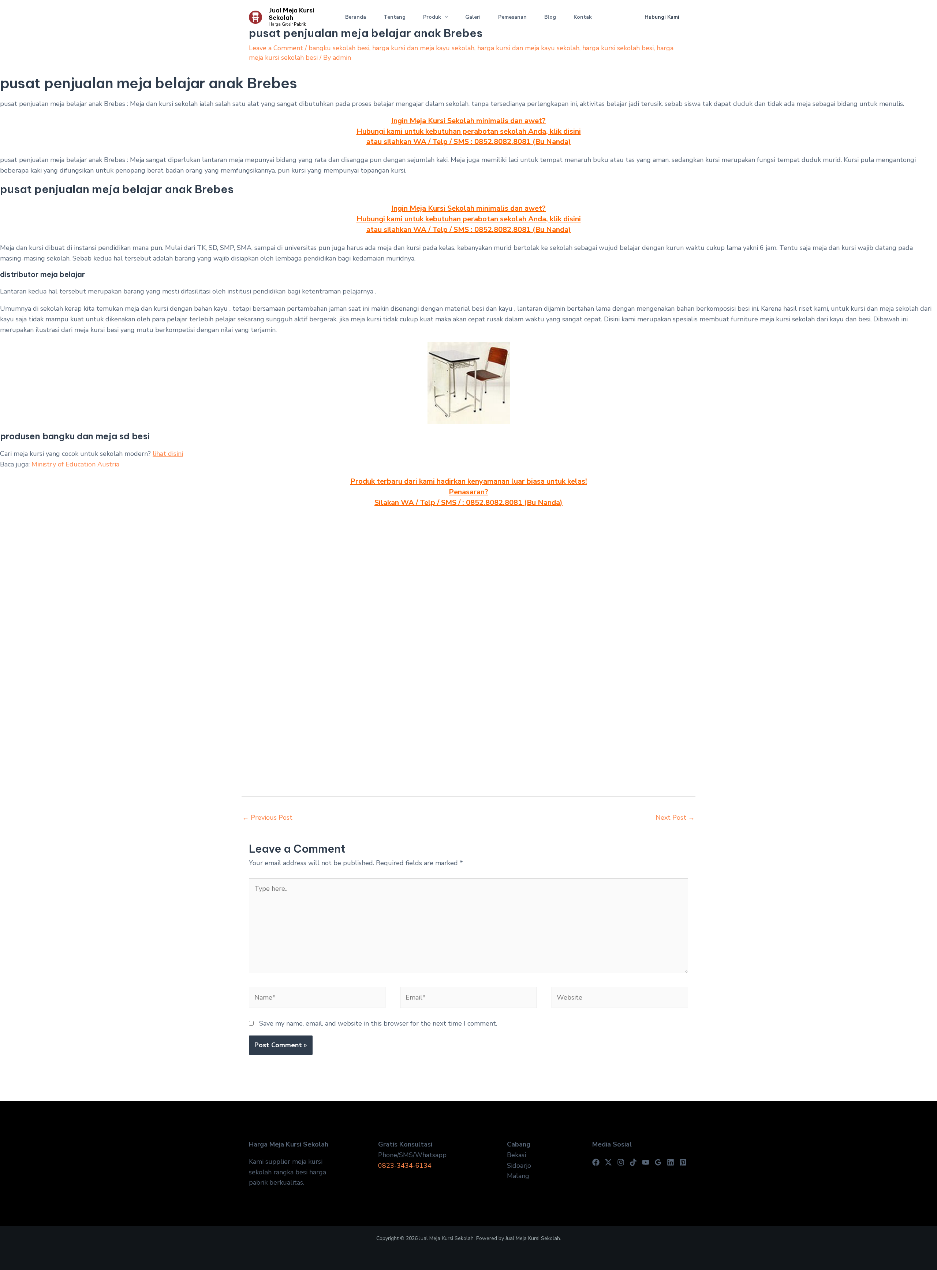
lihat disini (168, 453)
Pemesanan (512, 17)
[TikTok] (633, 1162)
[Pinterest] (683, 1162)
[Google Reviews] (658, 1162)
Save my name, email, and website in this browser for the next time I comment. (378, 1023)
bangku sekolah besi (339, 48)
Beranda (355, 17)
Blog (550, 17)
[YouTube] (645, 1162)
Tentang (395, 17)
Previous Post (267, 817)
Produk (432, 17)
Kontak (583, 17)
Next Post (675, 817)
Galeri (473, 17)
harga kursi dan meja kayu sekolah (423, 48)
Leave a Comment (276, 48)
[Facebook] (596, 1162)
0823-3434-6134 (405, 1165)
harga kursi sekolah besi (618, 48)
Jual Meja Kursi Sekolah (291, 14)
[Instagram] (620, 1162)
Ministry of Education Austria (75, 464)
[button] (444, 17)
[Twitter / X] (608, 1162)
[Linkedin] (670, 1162)
